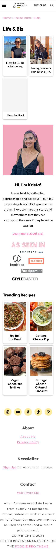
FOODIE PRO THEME (32, 546)
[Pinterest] (48, 412)
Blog (37, 17)
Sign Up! (10, 467)
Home (7, 17)
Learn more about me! (28, 233)
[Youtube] (18, 412)
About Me (28, 436)
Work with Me (28, 492)
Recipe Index (22, 17)
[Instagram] (7, 412)
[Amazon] (28, 412)
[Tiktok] (38, 412)
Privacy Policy (28, 442)
